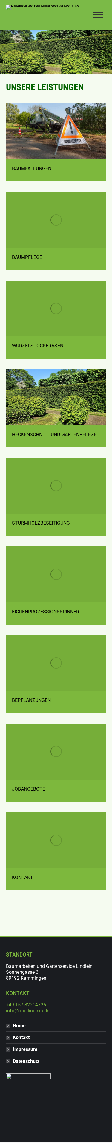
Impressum (25, 1049)
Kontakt (21, 1037)
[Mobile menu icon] (98, 14)
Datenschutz (26, 1061)
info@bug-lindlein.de (27, 1011)
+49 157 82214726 (26, 1005)
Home (19, 1025)
